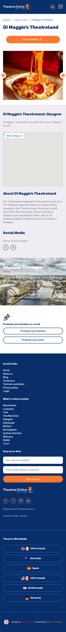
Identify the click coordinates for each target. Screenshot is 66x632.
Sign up (33, 343)
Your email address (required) (24, 308)
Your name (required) (19, 324)
